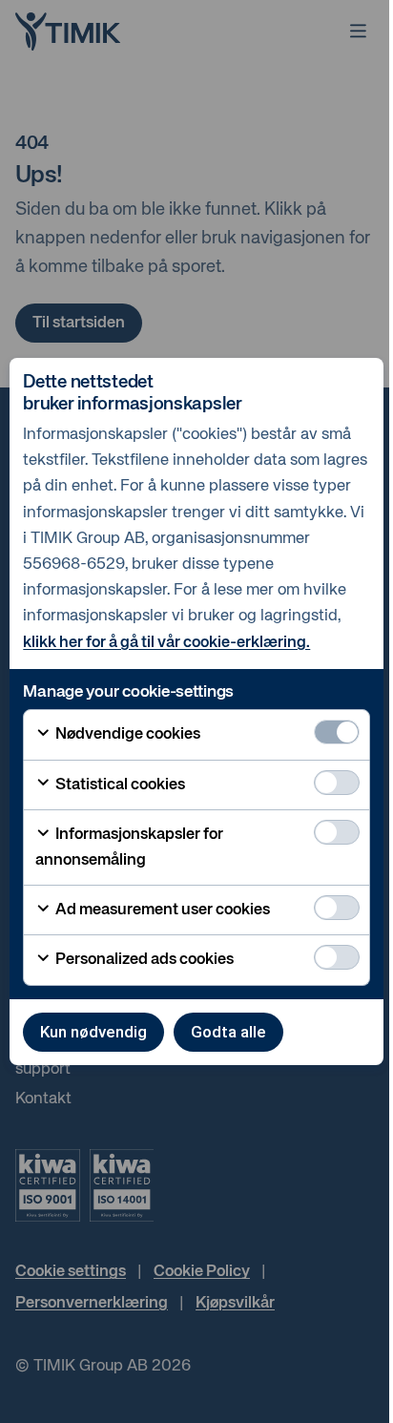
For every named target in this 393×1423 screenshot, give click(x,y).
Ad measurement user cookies (161, 910)
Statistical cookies (118, 785)
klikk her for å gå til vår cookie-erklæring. (166, 643)
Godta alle (228, 1031)
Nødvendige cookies (126, 734)
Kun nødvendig (93, 1031)
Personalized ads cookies (143, 960)
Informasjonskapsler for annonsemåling (129, 847)
